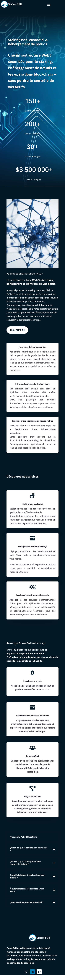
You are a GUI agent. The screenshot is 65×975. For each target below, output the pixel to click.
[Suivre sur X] (25, 971)
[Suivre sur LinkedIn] (32, 971)
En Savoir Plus (17, 330)
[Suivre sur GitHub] (39, 971)
